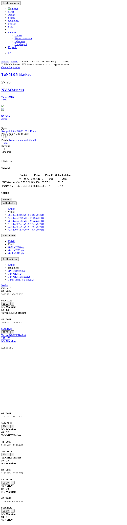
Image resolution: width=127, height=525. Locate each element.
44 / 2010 (26, 223)
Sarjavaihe (14, 67)
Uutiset (18, 35)
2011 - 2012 (16, 253)
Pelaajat (12, 23)
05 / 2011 (26, 220)
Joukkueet (13, 20)
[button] (63, 335)
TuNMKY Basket (19, 276)
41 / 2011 (26, 217)
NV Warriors (16, 270)
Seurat (11, 17)
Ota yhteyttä (21, 44)
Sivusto (12, 32)
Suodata (7, 199)
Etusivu (5, 61)
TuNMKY (15, 273)
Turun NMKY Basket (21, 279)
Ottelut (11, 14)
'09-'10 (6, 483)
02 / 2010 (26, 226)
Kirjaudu (12, 47)
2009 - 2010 (16, 247)
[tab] (63, 306)
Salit (10, 26)
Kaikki (11, 208)
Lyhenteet (20, 41)
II (12, 304)
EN (10, 53)
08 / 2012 (26, 214)
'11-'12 (5, 304)
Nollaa (4, 285)
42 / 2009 (26, 229)
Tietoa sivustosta (23, 38)
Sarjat (11, 11)
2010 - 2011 (16, 250)
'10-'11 (5, 426)
